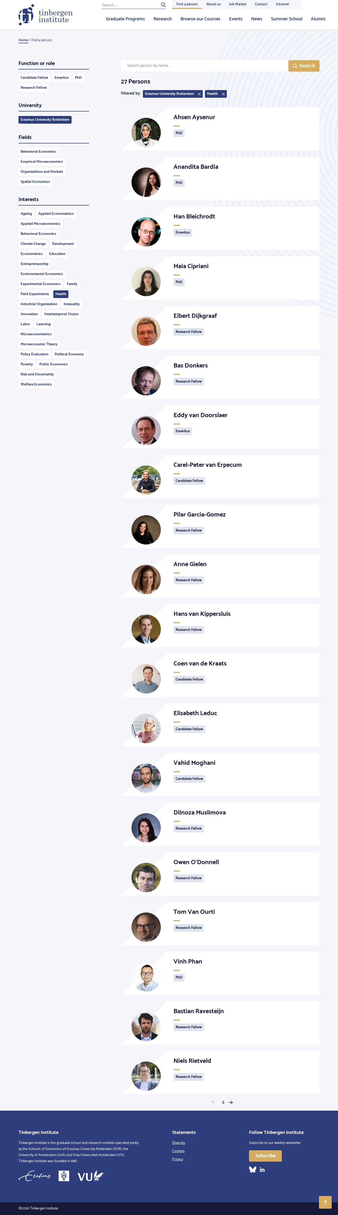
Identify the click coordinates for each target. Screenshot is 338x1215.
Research (162, 19)
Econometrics (32, 254)
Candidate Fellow (34, 78)
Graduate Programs (125, 19)
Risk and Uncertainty (37, 374)
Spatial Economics (35, 182)
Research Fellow (34, 88)
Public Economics (53, 364)
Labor (25, 324)
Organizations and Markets (42, 172)
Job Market (237, 4)
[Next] (231, 1102)
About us (213, 4)
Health (60, 294)
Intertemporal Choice (61, 314)
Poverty (27, 364)
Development (63, 244)
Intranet (282, 4)
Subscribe (265, 1156)
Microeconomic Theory (39, 344)
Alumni (318, 19)
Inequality (72, 304)
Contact (261, 4)
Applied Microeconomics (40, 224)
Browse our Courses (200, 19)
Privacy (177, 1159)
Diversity (178, 1143)
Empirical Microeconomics (42, 162)
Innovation (29, 314)
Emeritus (61, 78)
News (256, 19)
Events (236, 19)
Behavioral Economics (38, 152)
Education (57, 254)
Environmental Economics (42, 274)
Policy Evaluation (34, 354)
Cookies (178, 1151)
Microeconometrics (36, 334)
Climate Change (33, 244)
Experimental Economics (40, 284)
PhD (78, 78)
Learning (43, 324)
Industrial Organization (39, 304)
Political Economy (69, 354)
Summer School (286, 19)
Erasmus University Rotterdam (45, 120)
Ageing (26, 214)
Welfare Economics (36, 384)
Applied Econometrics (56, 214)
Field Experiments (35, 294)
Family (72, 284)
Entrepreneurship (35, 264)
